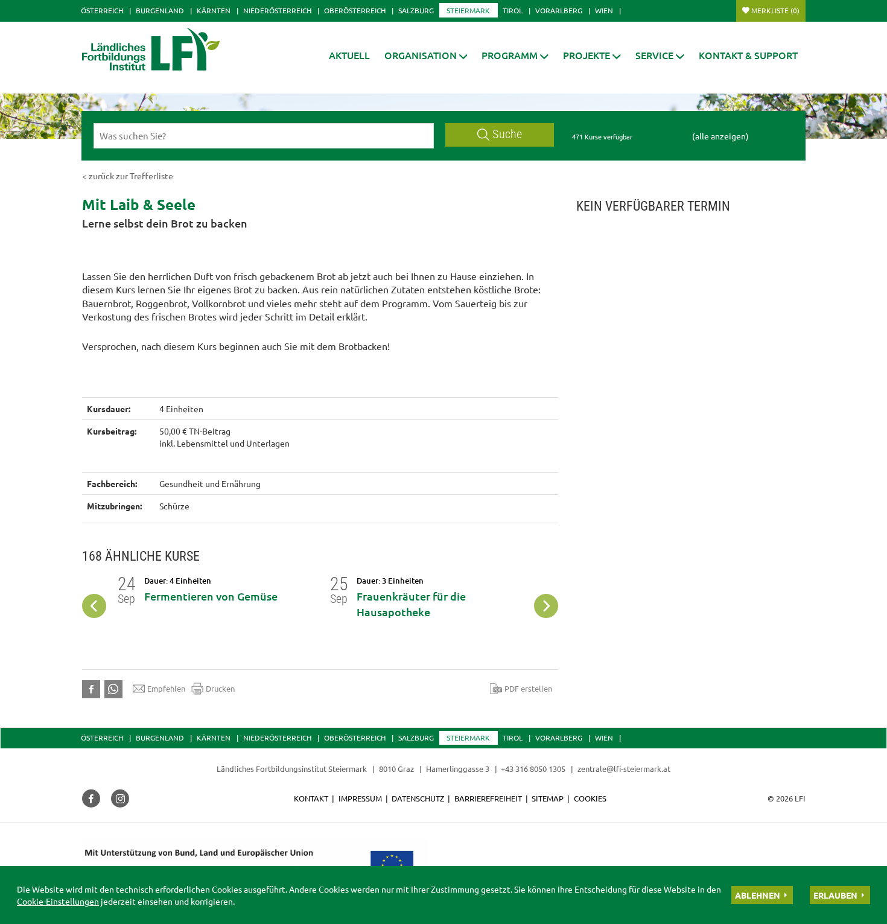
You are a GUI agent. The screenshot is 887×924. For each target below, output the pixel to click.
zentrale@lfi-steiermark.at (623, 768)
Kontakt (311, 798)
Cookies (590, 798)
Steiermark (468, 10)
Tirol (513, 10)
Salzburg (416, 10)
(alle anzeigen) (720, 135)
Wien (604, 10)
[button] (426, 55)
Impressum (360, 798)
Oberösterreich (355, 10)
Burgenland (160, 10)
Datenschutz (418, 798)
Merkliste (775, 10)
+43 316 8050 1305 (533, 768)
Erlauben (835, 895)
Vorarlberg (558, 10)
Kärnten (213, 10)
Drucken (220, 688)
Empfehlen (166, 688)
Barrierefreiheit (488, 798)
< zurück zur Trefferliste (127, 175)
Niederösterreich (277, 10)
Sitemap (548, 798)
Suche (507, 134)
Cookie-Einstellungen (58, 901)
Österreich (102, 10)
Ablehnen (757, 895)
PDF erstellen (528, 688)
